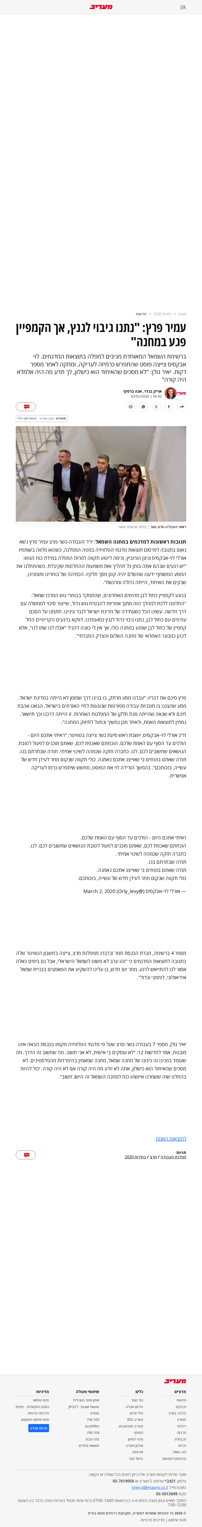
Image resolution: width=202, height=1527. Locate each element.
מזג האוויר (179, 1452)
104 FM (93, 1432)
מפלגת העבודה (173, 1157)
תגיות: (181, 1153)
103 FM (93, 1419)
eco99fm (92, 1426)
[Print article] (130, 406)
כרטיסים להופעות (174, 1458)
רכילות (181, 1426)
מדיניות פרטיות (38, 1413)
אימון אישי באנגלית (86, 1400)
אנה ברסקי (132, 391)
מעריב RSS (135, 1419)
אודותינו (137, 1452)
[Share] (181, 406)
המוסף (138, 1432)
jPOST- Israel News (83, 1406)
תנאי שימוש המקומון (35, 1419)
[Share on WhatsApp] (143, 406)
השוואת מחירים (89, 1445)
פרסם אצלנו (134, 1406)
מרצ (153, 1157)
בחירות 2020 (162, 314)
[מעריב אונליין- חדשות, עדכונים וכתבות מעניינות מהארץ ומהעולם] (101, 7)
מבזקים (181, 1406)
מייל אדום (136, 1413)
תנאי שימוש (41, 1400)
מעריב (182, 314)
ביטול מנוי (136, 1458)
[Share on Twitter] (156, 406)
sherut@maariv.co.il (150, 1487)
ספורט (181, 1419)
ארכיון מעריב (134, 1445)
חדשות (141, 314)
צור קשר (137, 1400)
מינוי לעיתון (135, 1439)
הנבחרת (180, 1439)
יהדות (182, 1445)
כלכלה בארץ (177, 1413)
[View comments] (26, 406)
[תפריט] (191, 7)
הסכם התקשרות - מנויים (32, 1406)
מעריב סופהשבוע (131, 1426)
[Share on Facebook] (169, 406)
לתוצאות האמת (171, 1138)
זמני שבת (92, 1439)
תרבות (181, 1432)
